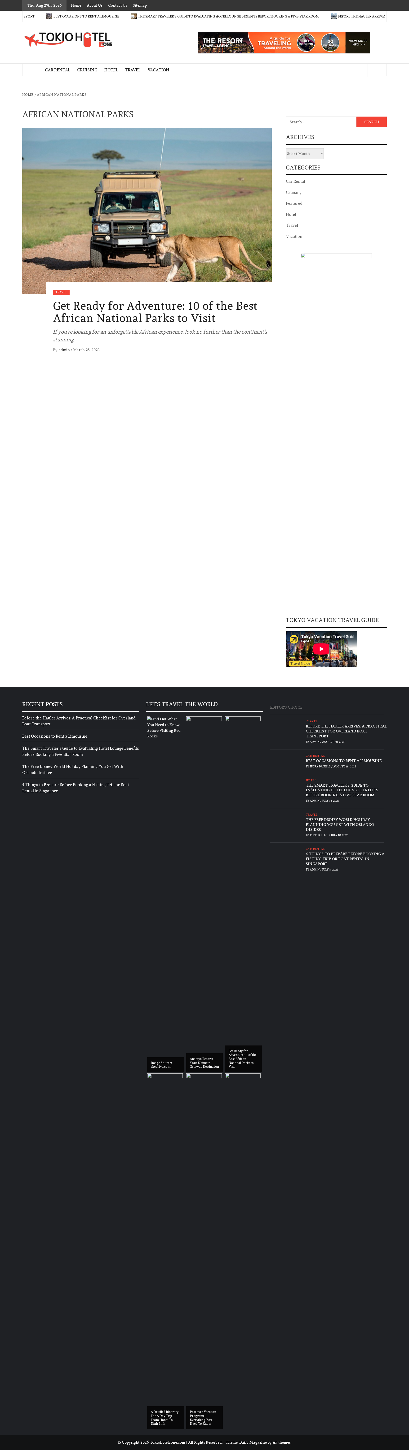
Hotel (111, 69)
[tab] (308, 704)
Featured (294, 203)
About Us (94, 5)
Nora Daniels (320, 766)
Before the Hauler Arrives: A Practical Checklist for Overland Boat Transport (79, 721)
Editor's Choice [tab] (286, 707)
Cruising (87, 69)
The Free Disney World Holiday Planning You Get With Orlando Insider (72, 769)
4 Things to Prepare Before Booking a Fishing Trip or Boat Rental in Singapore (75, 787)
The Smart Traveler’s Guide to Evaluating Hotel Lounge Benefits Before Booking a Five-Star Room (192, 16)
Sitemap (140, 5)
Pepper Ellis (319, 835)
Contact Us (117, 5)
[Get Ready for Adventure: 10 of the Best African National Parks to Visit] (147, 210)
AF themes (282, 1442)
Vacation (158, 69)
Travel (132, 69)
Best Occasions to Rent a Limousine (50, 16)
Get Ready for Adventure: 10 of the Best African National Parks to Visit (155, 312)
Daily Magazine (253, 1442)
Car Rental (57, 69)
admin (64, 350)
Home (76, 5)
